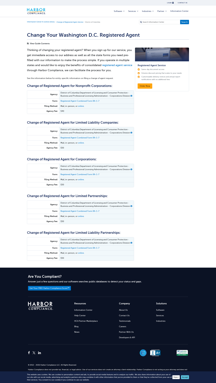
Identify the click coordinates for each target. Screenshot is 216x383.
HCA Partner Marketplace (86, 321)
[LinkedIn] (39, 353)
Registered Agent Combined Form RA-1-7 (79, 101)
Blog (76, 326)
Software (118, 11)
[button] (131, 96)
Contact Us (124, 315)
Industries (146, 11)
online (81, 106)
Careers (122, 326)
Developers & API (127, 337)
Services (132, 11)
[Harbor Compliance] (40, 306)
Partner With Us (126, 332)
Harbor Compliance (36, 11)
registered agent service (117, 65)
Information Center (179, 11)
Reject (176, 377)
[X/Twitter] (34, 353)
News (76, 332)
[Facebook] (29, 353)
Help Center (80, 315)
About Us (123, 310)
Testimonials (124, 321)
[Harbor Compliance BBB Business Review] (154, 352)
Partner (160, 11)
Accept (185, 377)
